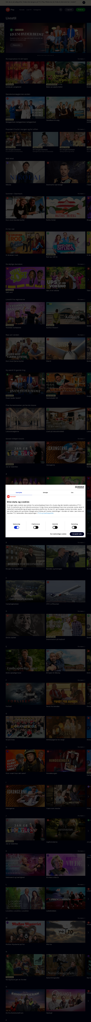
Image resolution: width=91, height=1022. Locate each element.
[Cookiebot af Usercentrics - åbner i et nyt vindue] (76, 487)
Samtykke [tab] (19, 492)
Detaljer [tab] (45, 492)
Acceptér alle (76, 534)
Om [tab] (72, 492)
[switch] (35, 527)
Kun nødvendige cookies (58, 534)
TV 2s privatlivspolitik (45, 513)
